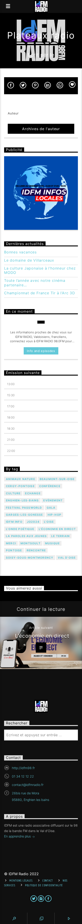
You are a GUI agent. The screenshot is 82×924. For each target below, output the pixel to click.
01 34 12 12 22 (23, 776)
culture (13, 493)
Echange (32, 493)
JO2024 (33, 521)
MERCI (11, 543)
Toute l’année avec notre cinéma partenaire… (34, 282)
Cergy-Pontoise (20, 486)
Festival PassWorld (24, 507)
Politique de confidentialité (44, 885)
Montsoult (30, 543)
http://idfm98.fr (23, 768)
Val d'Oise (67, 557)
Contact (47, 880)
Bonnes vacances (20, 252)
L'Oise (49, 521)
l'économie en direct (57, 529)
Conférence (49, 486)
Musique (52, 543)
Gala (51, 507)
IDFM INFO (14, 521)
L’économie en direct (42, 636)
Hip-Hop (54, 514)
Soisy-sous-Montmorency (29, 557)
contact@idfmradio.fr (28, 785)
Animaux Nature (20, 479)
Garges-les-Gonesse (24, 514)
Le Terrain (60, 536)
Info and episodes (41, 351)
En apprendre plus (18, 836)
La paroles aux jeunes (26, 536)
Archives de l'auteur (41, 128)
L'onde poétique (20, 529)
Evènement (53, 500)
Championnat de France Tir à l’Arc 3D (39, 293)
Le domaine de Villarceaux (29, 260)
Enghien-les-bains (22, 500)
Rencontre (36, 550)
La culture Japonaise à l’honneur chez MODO (40, 270)
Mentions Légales (21, 880)
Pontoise (14, 550)
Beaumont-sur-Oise (57, 479)
